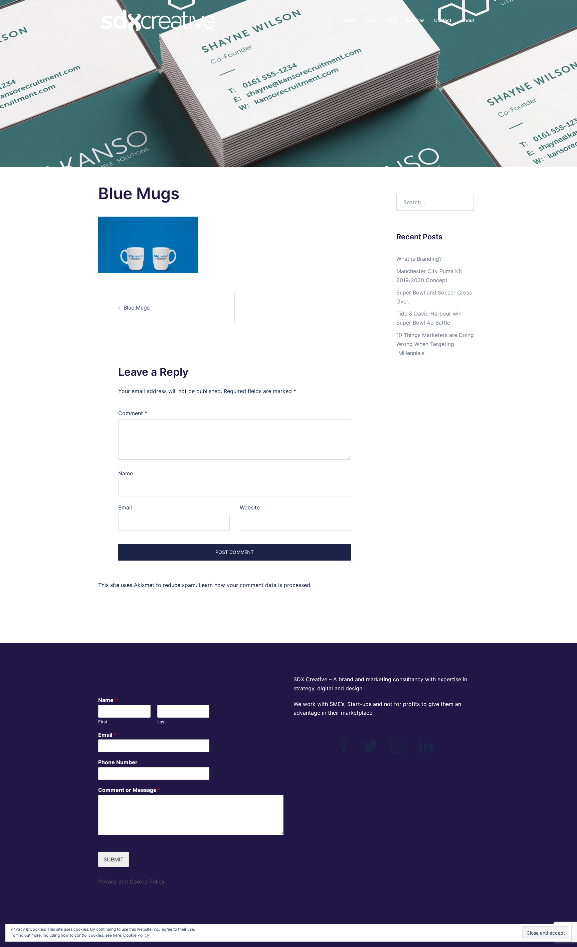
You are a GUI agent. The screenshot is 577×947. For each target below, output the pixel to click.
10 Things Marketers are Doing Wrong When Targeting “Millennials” (435, 344)
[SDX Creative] (158, 20)
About (467, 20)
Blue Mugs (137, 307)
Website (250, 507)
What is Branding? (419, 258)
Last (161, 721)
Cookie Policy (136, 935)
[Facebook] (344, 750)
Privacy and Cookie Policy (131, 881)
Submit (114, 859)
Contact (442, 20)
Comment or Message (129, 790)
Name (125, 473)
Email (125, 507)
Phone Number (118, 762)
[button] (148, 245)
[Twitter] (370, 750)
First (103, 721)
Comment (132, 413)
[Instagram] (398, 750)
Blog (391, 20)
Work (371, 20)
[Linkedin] (426, 750)
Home (350, 20)
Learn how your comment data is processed (254, 585)
